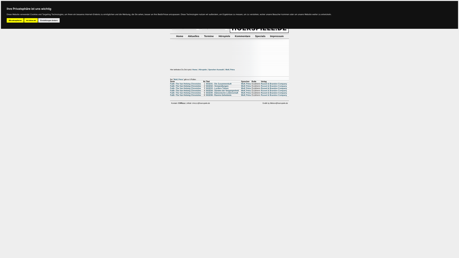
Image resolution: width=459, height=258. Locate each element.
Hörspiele (203, 70)
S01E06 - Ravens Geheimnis (218, 95)
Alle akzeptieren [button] (15, 20)
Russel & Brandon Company (274, 84)
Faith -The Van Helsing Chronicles (185, 84)
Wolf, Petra (230, 70)
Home (194, 70)
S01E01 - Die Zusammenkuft (218, 84)
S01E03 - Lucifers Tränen (217, 88)
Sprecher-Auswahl (216, 70)
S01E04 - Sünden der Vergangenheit (222, 91)
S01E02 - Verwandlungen (217, 86)
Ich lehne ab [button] (31, 20)
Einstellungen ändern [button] (49, 20)
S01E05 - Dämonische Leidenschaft (222, 93)
